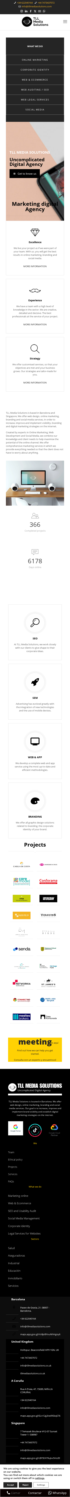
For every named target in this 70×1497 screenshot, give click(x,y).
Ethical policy (15, 1159)
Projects (12, 1167)
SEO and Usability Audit (22, 1211)
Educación (14, 1270)
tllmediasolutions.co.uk (32, 1373)
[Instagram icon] (21, 11)
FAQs (11, 1181)
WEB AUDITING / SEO (35, 89)
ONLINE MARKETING (35, 59)
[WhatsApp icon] (44, 11)
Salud (11, 1248)
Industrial (13, 1263)
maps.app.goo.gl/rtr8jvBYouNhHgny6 (40, 1334)
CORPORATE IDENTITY (35, 69)
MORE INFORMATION (35, 266)
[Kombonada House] (48, 1017)
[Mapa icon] (39, 11)
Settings (41, 1484)
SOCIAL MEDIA (35, 109)
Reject (25, 1484)
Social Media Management (24, 1218)
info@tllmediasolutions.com (36, 6)
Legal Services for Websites (24, 1233)
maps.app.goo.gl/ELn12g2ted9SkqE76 (40, 1415)
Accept (10, 1484)
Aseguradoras (16, 1255)
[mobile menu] (65, 21)
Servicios (13, 1285)
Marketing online (18, 1195)
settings (39, 1478)
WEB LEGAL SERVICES (35, 99)
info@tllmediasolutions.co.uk (35, 1365)
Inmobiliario (15, 1278)
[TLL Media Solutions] (35, 21)
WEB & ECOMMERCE (35, 79)
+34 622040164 (25, 2)
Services (12, 1174)
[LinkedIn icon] (26, 11)
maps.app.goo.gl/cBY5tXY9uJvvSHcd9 (40, 1458)
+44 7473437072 (46, 2)
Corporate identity (19, 1226)
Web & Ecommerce (19, 1203)
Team (11, 1152)
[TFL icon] (48, 11)
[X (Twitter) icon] (35, 11)
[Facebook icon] (30, 11)
